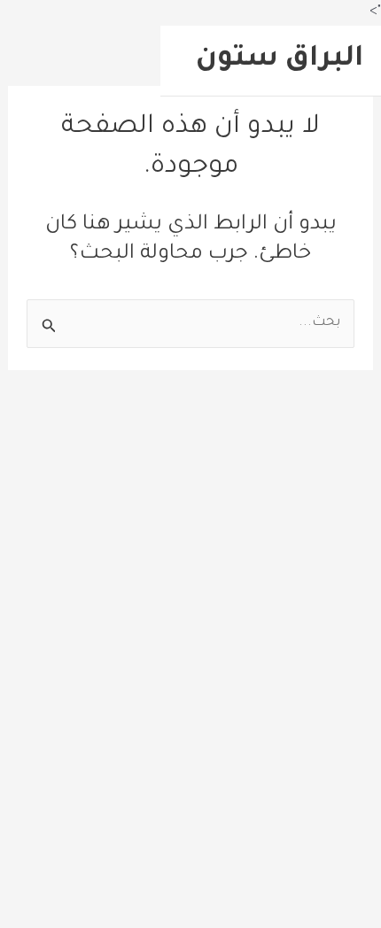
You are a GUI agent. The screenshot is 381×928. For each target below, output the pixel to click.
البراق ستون (279, 59)
